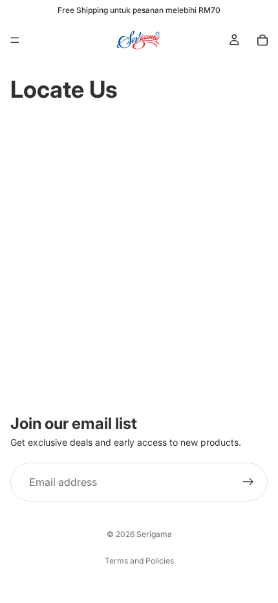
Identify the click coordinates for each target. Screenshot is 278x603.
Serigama (154, 534)
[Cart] (262, 40)
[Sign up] (248, 482)
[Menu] (15, 40)
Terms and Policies (139, 560)
